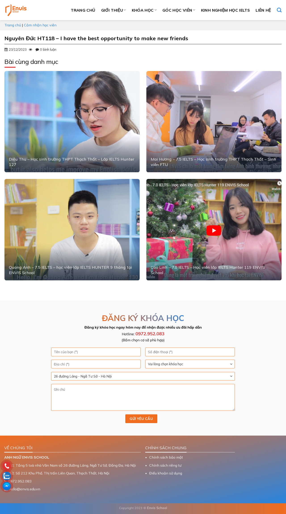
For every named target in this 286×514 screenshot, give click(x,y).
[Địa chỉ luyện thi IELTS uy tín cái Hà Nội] (26, 10)
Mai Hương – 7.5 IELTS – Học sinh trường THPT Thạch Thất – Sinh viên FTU (213, 162)
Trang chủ (83, 10)
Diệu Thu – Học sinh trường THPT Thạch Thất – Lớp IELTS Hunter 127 (71, 162)
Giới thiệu (112, 10)
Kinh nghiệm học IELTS (225, 10)
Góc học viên (177, 10)
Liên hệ (263, 10)
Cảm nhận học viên (40, 25)
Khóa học (143, 10)
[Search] (279, 10)
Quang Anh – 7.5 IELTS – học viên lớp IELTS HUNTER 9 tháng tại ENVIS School (70, 270)
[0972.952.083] (35, 466)
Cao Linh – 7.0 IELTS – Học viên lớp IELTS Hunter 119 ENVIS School (208, 270)
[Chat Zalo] (35, 476)
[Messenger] (35, 486)
